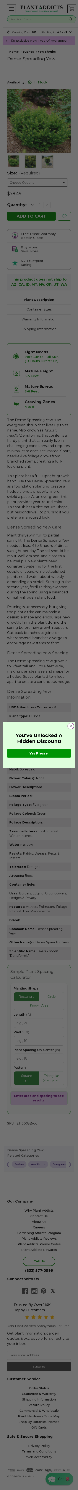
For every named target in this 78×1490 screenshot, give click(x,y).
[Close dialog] (71, 726)
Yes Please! (38, 753)
